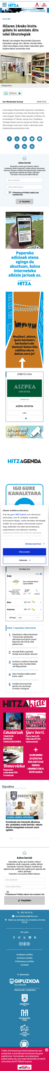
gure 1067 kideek (18, 514)
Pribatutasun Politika (21, 193)
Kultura (6, 19)
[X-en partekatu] (16, 138)
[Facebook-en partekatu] (9, 138)
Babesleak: (24, 974)
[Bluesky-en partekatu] (32, 138)
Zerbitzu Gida (24, 374)
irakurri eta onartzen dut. (26, 194)
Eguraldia (24, 569)
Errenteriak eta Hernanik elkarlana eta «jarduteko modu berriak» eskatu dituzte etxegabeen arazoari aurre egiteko (24, 826)
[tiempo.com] (41, 574)
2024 (39, 102)
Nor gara (36, 772)
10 (43, 102)
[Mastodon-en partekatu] (24, 138)
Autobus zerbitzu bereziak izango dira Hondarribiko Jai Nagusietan (25, 664)
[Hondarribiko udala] (24, 1015)
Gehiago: (12, 618)
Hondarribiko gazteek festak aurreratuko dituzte (24, 652)
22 (45, 102)
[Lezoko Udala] (24, 1030)
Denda (36, 765)
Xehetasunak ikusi (33, 544)
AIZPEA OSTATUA (24, 406)
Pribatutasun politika (24, 961)
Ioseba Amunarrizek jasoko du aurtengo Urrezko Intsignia (22, 686)
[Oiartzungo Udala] (24, 1045)
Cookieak (24, 965)
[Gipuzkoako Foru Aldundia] (24, 984)
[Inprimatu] (32, 146)
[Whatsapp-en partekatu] (16, 146)
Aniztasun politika (25, 958)
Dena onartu (24, 552)
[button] (28, 617)
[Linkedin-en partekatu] (24, 146)
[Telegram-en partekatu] (39, 138)
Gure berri (35, 755)
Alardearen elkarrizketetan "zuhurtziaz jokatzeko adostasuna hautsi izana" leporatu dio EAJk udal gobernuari (25, 639)
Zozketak (35, 758)
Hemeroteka (36, 768)
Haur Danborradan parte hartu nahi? (24, 675)
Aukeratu (23, 560)
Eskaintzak (35, 761)
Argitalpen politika (24, 954)
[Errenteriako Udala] (24, 1000)
